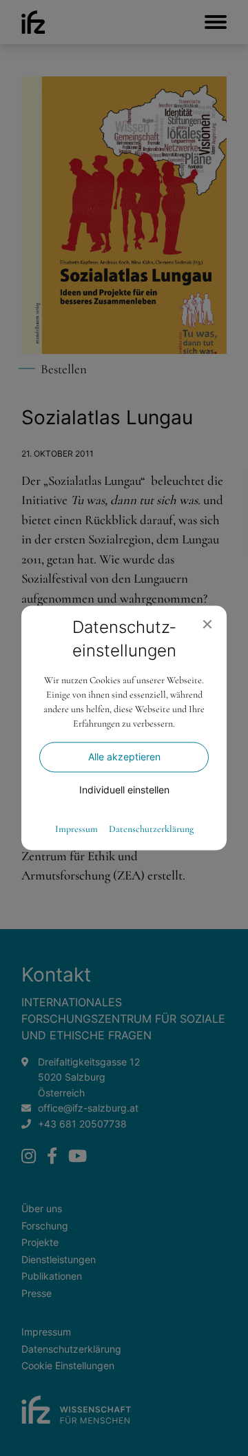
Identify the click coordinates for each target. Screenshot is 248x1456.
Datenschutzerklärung (151, 830)
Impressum (76, 830)
